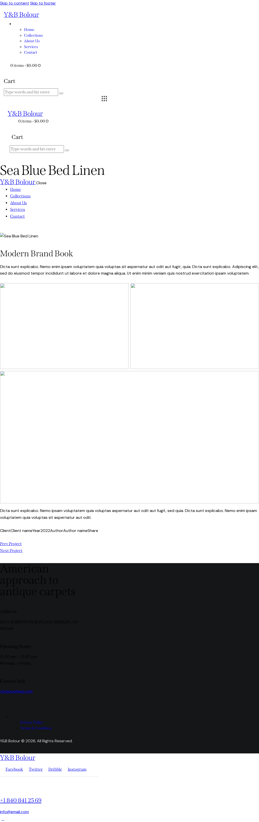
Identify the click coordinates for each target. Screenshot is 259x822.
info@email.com (14, 811)
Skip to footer (43, 3)
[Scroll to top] (3, 818)
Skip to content (14, 3)
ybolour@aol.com (16, 691)
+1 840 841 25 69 (20, 800)
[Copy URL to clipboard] (20, 537)
